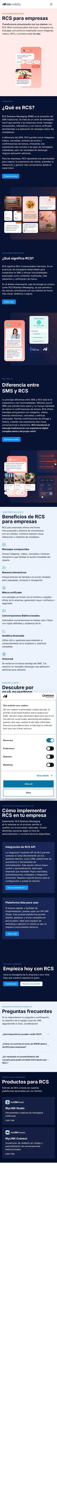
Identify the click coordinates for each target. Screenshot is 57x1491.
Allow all (29, 784)
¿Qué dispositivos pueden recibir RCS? (22, 1034)
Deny (28, 792)
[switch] (50, 748)
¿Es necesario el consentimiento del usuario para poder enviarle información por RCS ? (24, 1059)
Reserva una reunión (31, 984)
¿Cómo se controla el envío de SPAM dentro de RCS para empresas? (24, 1045)
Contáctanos (10, 984)
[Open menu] (51, 4)
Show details (43, 775)
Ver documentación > (16, 887)
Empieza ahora (10, 176)
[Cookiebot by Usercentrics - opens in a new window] (42, 696)
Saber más (9, 302)
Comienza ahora (11, 439)
